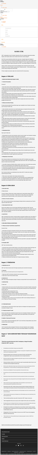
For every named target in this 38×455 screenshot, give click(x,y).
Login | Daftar (4, 7)
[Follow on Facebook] (16, 445)
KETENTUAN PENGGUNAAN (15, 451)
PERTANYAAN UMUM (21, 452)
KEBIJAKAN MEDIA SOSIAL (23, 451)
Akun (2, 39)
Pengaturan (3, 42)
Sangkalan (9, 451)
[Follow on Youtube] (19, 445)
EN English (4, 3)
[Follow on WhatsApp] (23, 445)
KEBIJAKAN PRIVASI (4, 451)
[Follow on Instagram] (21, 445)
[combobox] (4, 11)
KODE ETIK (34, 451)
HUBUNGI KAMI (16, 452)
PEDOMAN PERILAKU (29, 451)
